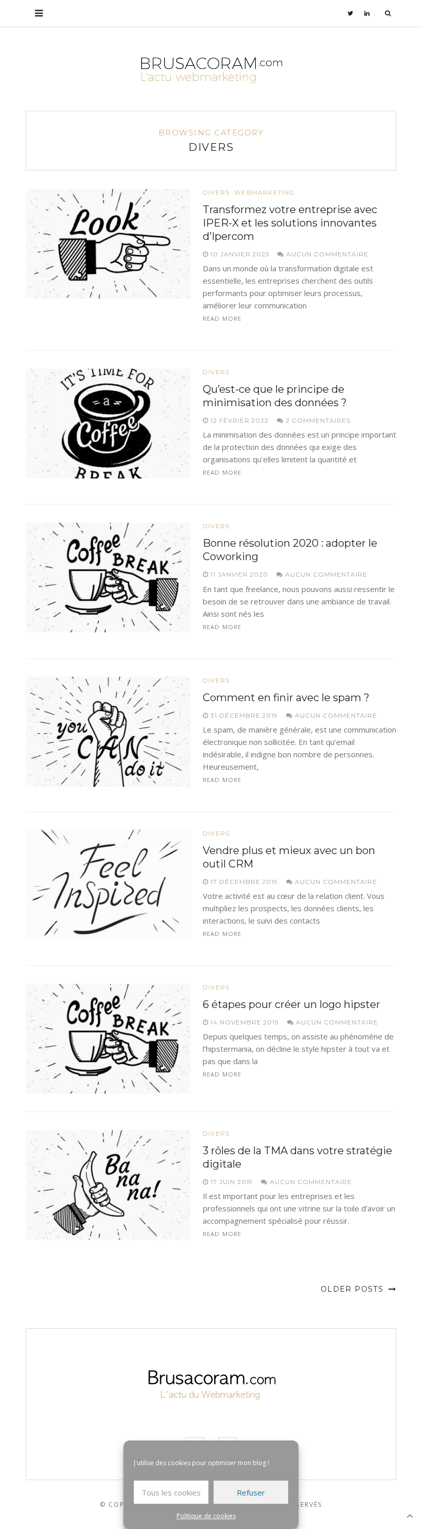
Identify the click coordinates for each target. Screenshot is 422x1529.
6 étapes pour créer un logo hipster (291, 1004)
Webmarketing (264, 192)
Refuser (251, 1492)
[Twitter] (350, 13)
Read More (222, 318)
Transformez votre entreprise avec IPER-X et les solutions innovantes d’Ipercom (290, 222)
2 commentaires (317, 420)
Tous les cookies (171, 1492)
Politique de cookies (206, 1515)
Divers (216, 192)
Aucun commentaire (326, 254)
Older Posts (353, 1289)
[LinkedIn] (367, 13)
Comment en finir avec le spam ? (286, 697)
